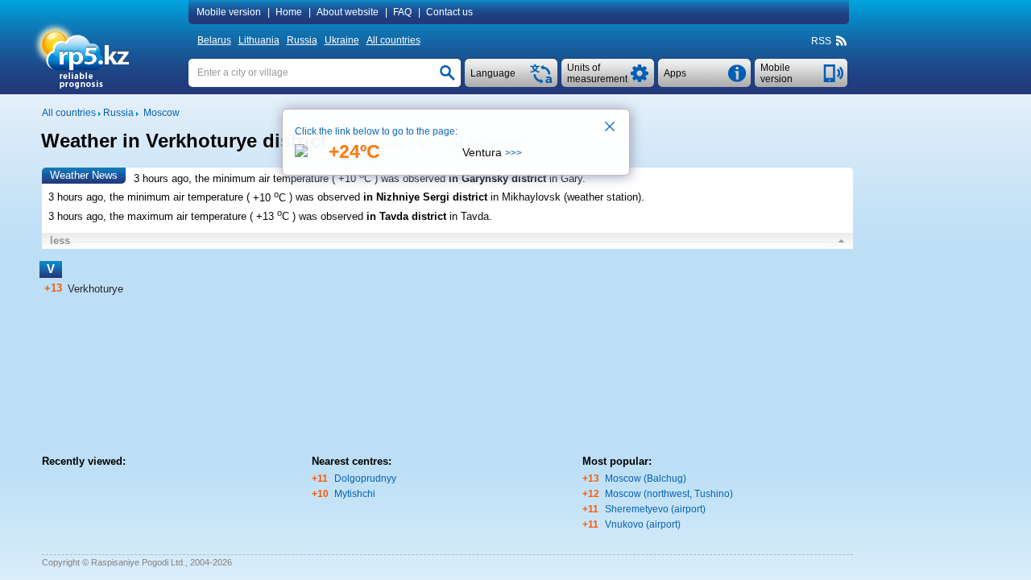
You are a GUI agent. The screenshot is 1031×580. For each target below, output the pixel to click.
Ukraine (342, 40)
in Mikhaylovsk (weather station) (566, 198)
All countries (393, 40)
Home (288, 12)
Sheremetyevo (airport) (655, 509)
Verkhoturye (95, 289)
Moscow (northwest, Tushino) (669, 493)
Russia (302, 40)
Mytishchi (354, 493)
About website (348, 12)
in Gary (565, 178)
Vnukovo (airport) (643, 524)
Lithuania (258, 40)
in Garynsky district (497, 178)
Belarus (214, 40)
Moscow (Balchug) (645, 478)
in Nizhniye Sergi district (425, 198)
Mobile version (229, 12)
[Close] (610, 128)
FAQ (402, 12)
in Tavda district (406, 216)
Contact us (449, 12)
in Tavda (469, 216)
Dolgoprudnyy (365, 478)
